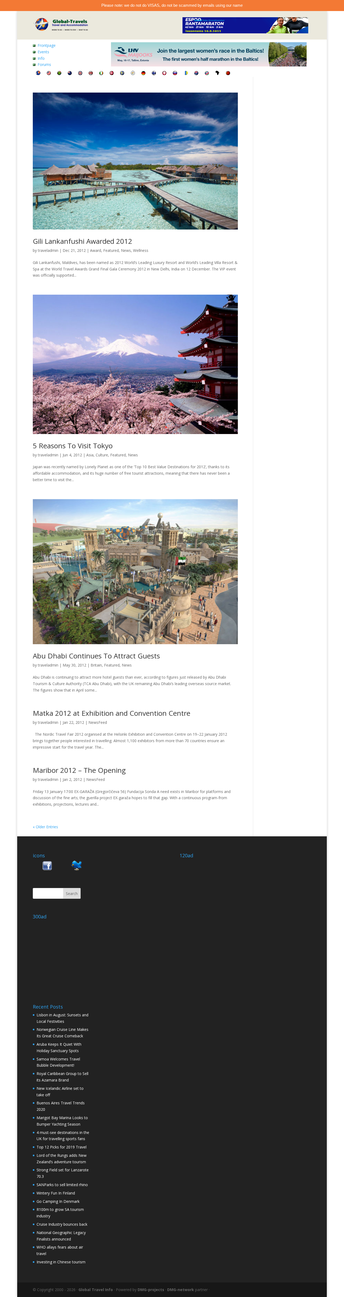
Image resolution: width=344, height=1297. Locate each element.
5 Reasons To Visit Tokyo (73, 445)
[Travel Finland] (154, 73)
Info (41, 58)
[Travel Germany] (143, 73)
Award (95, 250)
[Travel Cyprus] (133, 73)
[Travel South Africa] (59, 73)
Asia (90, 454)
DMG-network (180, 1289)
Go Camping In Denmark (58, 1201)
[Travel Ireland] (101, 73)
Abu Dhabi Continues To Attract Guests (96, 656)
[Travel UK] (80, 73)
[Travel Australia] (196, 73)
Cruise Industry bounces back (62, 1224)
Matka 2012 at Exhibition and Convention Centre (111, 713)
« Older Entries (45, 826)
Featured (111, 250)
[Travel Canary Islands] (186, 73)
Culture (102, 454)
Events (43, 51)
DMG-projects (151, 1289)
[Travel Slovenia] (175, 73)
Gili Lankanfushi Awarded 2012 (82, 241)
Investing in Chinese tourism (61, 1261)
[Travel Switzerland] (164, 73)
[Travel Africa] (217, 73)
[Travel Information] (38, 73)
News (126, 250)
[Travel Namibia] (207, 73)
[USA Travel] (49, 73)
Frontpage (47, 45)
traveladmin (48, 250)
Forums (44, 64)
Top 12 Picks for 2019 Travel (62, 1147)
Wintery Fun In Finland (56, 1193)
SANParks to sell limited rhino (62, 1184)
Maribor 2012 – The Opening (79, 770)
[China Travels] (228, 73)
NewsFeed (97, 722)
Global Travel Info (95, 1289)
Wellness (140, 250)
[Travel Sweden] (122, 73)
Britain (96, 665)
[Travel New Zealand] (70, 73)
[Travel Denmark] (112, 73)
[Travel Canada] (91, 73)
